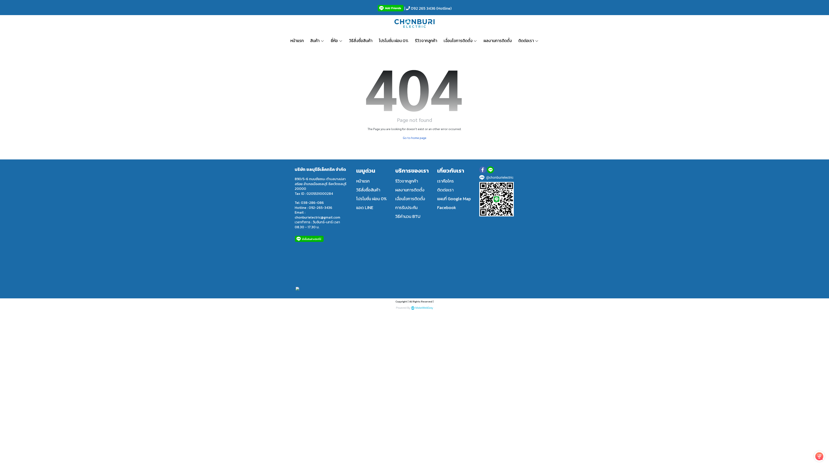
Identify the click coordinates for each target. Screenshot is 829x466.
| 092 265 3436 (419, 8)
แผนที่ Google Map (454, 198)
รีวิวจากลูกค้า (406, 181)
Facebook (446, 207)
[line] (490, 169)
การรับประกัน (406, 207)
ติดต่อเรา (445, 190)
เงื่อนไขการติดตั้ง (410, 198)
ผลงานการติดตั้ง (409, 190)
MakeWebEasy (424, 308)
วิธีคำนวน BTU (407, 216)
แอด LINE (364, 207)
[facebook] (482, 169)
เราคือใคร (445, 181)
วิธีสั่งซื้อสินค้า (368, 190)
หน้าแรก (363, 181)
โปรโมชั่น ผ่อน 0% (371, 198)
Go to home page (414, 138)
